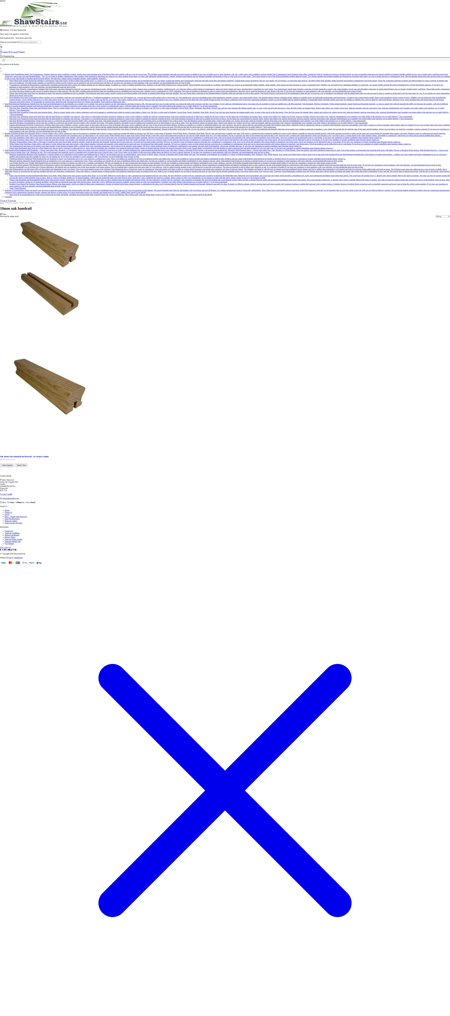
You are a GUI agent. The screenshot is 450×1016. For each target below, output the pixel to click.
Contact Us (9, 531)
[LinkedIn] (5, 550)
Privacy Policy (10, 537)
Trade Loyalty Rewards (13, 523)
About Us (8, 512)
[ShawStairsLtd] (33, 26)
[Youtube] (9, 550)
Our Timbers (9, 544)
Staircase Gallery (11, 521)
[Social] (13, 550)
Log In (4, 201)
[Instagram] (7, 550)
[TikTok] (11, 550)
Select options (7, 465)
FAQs (7, 515)
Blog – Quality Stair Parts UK (16, 517)
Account (12, 201)
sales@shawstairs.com (10, 498)
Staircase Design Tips (13, 542)
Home (2, 203)
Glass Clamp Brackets (17, 188)
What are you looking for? (9, 42)
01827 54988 (7, 494)
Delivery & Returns (12, 535)
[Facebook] (0, 550)
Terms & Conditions (12, 533)
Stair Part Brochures (12, 519)
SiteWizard (18, 558)
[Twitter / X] (3, 550)
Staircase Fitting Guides (13, 539)
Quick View (21, 465)
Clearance (8, 197)
